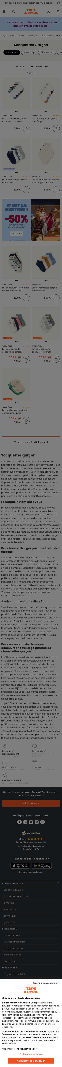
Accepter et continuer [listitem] (31, 1061)
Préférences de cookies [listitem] (32, 1054)
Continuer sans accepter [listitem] (45, 983)
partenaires (12, 1020)
